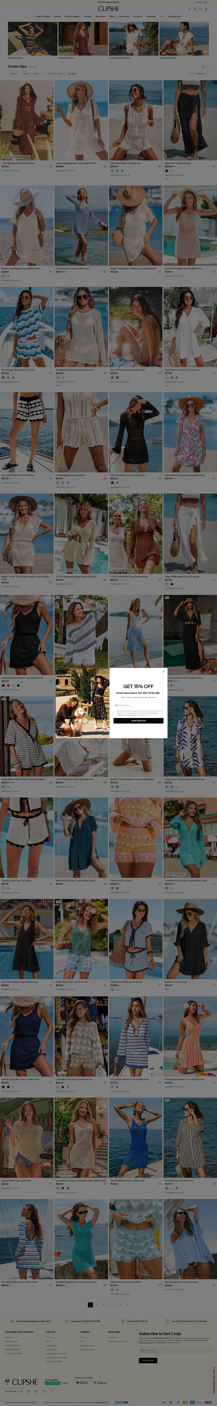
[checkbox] (115, 711)
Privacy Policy (131, 715)
